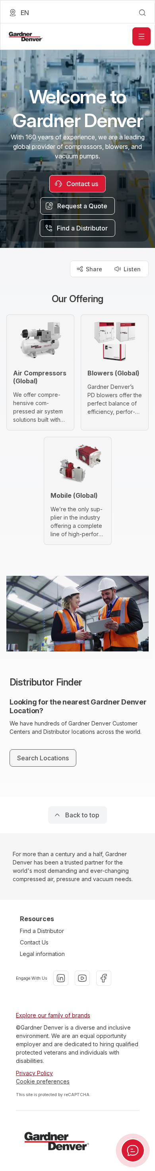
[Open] (141, 36)
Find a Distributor (42, 930)
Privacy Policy (34, 1073)
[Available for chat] (133, 1150)
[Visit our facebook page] (103, 978)
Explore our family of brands (53, 1015)
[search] (142, 13)
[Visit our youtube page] (82, 978)
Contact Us (34, 942)
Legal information (42, 953)
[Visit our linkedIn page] (60, 978)
